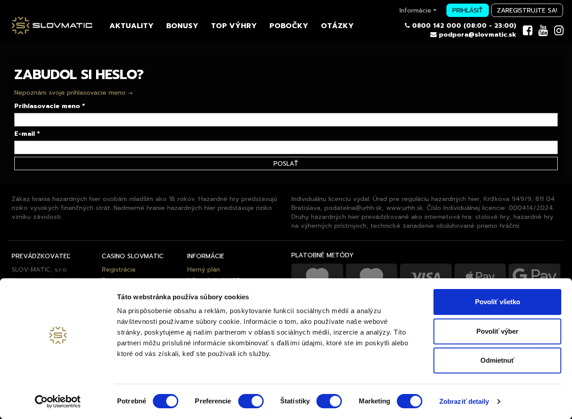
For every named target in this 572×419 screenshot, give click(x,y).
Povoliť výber (497, 331)
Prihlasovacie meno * (49, 106)
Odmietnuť (497, 360)
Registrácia (118, 269)
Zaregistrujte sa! (527, 10)
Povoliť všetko (497, 302)
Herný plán (203, 269)
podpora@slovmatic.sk (477, 34)
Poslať (286, 163)
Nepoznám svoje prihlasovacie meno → (73, 92)
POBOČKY (288, 25)
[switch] (251, 401)
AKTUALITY (131, 25)
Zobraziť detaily (464, 401)
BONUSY (182, 25)
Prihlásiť (467, 10)
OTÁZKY (337, 25)
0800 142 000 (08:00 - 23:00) (464, 25)
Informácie (415, 10)
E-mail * (27, 134)
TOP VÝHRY (234, 25)
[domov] (52, 30)
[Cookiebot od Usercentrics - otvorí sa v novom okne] (58, 401)
